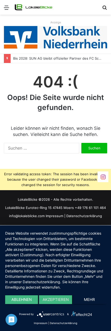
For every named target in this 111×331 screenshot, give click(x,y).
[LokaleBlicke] (33, 7)
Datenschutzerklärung (84, 216)
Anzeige (55, 22)
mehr (89, 299)
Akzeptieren (56, 299)
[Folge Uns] (103, 176)
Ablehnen (21, 299)
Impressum (54, 216)
